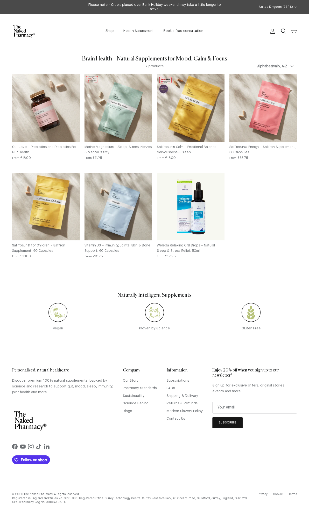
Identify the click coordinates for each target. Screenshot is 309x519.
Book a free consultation (183, 31)
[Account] (272, 31)
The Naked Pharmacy (38, 494)
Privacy (262, 494)
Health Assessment (138, 31)
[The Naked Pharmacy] (24, 31)
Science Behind (135, 403)
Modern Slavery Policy (185, 411)
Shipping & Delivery (182, 396)
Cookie (278, 494)
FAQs (171, 388)
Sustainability (134, 396)
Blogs (127, 411)
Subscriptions (178, 381)
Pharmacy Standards (140, 388)
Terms (292, 494)
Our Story (131, 381)
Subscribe (227, 422)
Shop (109, 31)
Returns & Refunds (182, 403)
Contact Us (176, 419)
